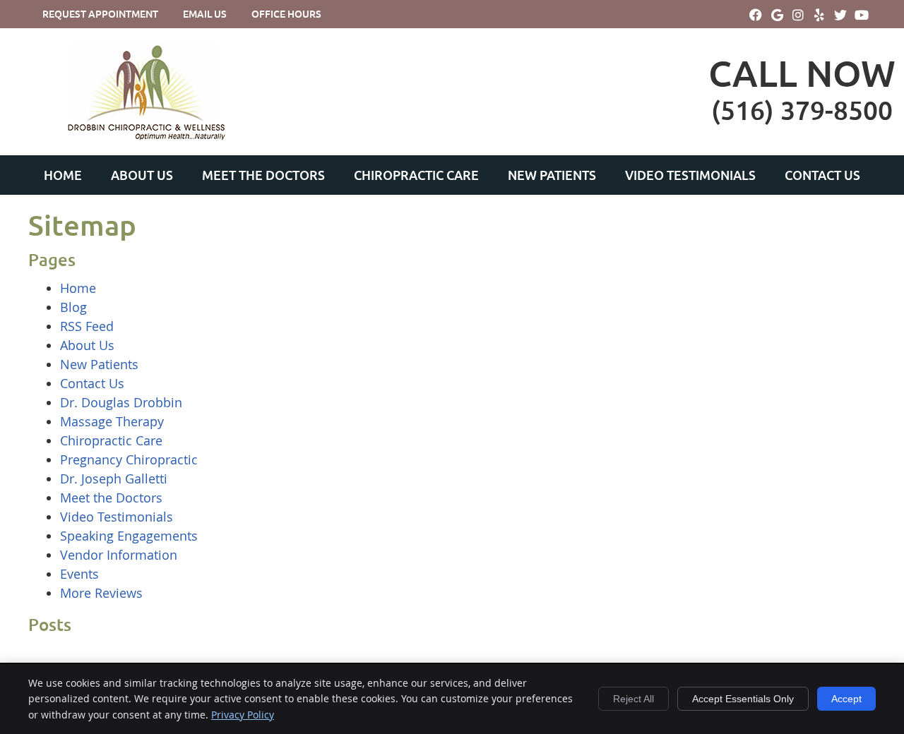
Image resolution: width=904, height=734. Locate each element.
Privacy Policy (242, 714)
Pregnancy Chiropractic (129, 459)
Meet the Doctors (263, 175)
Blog (73, 307)
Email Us (205, 14)
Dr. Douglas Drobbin (121, 402)
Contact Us (822, 175)
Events (79, 573)
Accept (846, 698)
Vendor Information (118, 554)
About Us (142, 175)
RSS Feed (87, 326)
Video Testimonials (690, 175)
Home (63, 175)
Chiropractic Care (416, 175)
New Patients (552, 175)
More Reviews (101, 592)
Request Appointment (100, 14)
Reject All (633, 698)
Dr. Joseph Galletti (113, 478)
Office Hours (286, 14)
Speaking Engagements (129, 535)
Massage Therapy (112, 421)
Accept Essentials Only (743, 698)
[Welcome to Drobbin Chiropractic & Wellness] (144, 141)
